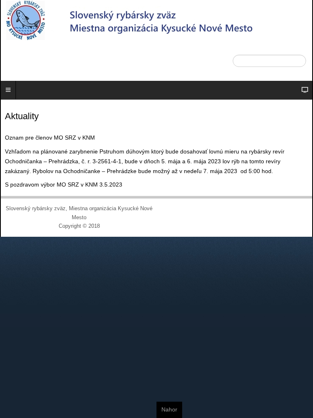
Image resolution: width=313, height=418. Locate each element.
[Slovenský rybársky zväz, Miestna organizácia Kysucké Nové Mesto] (131, 20)
